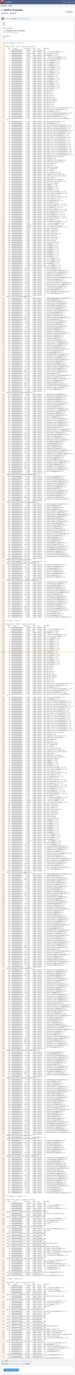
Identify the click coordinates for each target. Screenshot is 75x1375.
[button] (73, 2)
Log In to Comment (11, 1370)
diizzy (14, 18)
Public (14, 13)
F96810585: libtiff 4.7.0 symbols (15, 31)
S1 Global (27, 1364)
